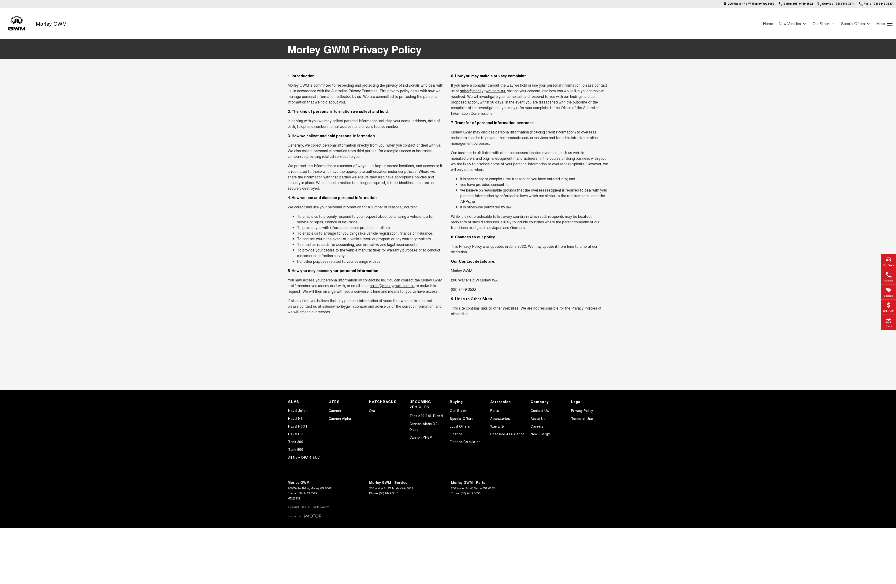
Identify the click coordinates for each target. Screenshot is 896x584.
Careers (537, 426)
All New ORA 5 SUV (304, 457)
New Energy (540, 434)
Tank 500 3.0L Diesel (426, 415)
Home (768, 23)
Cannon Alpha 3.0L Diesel (424, 426)
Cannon (335, 410)
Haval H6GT (298, 426)
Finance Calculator (465, 441)
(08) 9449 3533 (470, 493)
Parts (494, 410)
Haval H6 (295, 418)
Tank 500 (295, 449)
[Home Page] (17, 23)
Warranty (497, 426)
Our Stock (821, 23)
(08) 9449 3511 (389, 493)
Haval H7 (295, 434)
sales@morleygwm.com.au (392, 285)
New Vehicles (790, 23)
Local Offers (460, 426)
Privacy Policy (582, 410)
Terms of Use (582, 418)
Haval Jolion (298, 410)
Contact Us (540, 410)
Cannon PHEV (420, 437)
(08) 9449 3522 (463, 289)
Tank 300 (295, 441)
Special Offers (853, 23)
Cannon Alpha (340, 418)
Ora (372, 410)
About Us (538, 418)
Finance (456, 434)
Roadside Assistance (507, 434)
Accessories (500, 418)
